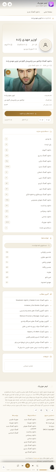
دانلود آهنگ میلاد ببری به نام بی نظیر (35, 326)
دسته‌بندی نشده (45, 228)
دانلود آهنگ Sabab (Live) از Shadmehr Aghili (32, 300)
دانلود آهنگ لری (45, 189)
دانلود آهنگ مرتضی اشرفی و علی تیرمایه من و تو (32, 342)
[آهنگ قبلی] (22, 465)
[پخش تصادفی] (37, 465)
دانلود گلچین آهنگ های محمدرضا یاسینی (34, 310)
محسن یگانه (46, 267)
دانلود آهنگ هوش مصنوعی (41, 200)
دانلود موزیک (46, 222)
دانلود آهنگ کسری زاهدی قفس (37, 337)
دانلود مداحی (46, 217)
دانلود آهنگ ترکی (45, 161)
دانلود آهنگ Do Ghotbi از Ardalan (36, 305)
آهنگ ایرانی (14, 429)
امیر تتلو (48, 277)
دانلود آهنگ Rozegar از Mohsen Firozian (34, 316)
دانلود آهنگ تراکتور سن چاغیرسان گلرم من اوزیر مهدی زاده (29, 61)
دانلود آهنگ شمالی (44, 172)
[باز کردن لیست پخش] (3, 467)
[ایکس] (47, 410)
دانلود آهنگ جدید (33, 12)
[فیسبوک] (52, 410)
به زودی (48, 139)
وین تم (39, 461)
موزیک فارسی (13, 419)
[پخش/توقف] (27, 465)
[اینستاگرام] (41, 410)
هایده (49, 272)
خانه (49, 18)
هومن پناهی (46, 262)
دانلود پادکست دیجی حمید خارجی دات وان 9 (33, 347)
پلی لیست (47, 144)
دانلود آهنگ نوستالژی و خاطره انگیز (38, 194)
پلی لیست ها (50, 423)
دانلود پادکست (46, 205)
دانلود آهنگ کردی (44, 183)
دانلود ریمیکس (45, 211)
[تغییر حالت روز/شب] (10, 4)
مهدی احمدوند (46, 282)
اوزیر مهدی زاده (9, 95)
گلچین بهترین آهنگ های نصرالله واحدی (35, 321)
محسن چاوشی (46, 252)
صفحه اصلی (48, 12)
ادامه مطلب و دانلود (27, 113)
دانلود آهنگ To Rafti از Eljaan (38, 332)
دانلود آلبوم (46, 150)
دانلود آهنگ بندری (44, 155)
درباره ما (51, 426)
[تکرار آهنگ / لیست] (18, 465)
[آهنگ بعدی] (32, 465)
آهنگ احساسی (13, 433)
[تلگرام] (36, 410)
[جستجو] (4, 4)
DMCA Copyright (48, 429)
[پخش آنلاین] (8, 72)
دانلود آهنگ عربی (45, 178)
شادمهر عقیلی (46, 257)
